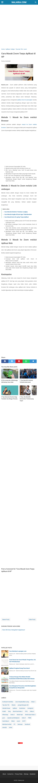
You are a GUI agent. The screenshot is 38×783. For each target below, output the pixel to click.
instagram (30, 708)
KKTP (23, 721)
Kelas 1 (33, 701)
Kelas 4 (12, 714)
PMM (29, 718)
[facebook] (4, 361)
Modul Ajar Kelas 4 (30, 714)
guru (3, 718)
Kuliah (4, 711)
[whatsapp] (26, 361)
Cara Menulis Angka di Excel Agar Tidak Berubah (18, 214)
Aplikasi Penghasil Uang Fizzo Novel (19, 668)
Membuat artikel (6, 724)
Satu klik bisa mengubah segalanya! (13, 630)
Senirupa (20, 724)
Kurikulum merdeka (7, 701)
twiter (10, 727)
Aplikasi (15, 708)
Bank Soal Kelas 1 (18, 711)
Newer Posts (5, 619)
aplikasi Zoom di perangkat (24, 100)
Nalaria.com (19, 2)
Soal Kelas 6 (5, 721)
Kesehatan (22, 708)
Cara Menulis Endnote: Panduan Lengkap (16, 212)
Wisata (13, 705)
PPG (26, 711)
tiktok (12, 721)
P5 (14, 724)
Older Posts (32, 619)
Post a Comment (6, 61)
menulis (4, 727)
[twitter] (11, 361)
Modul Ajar (20, 714)
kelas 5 (24, 718)
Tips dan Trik (5, 705)
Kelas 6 (32, 711)
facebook (27, 724)
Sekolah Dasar (6, 708)
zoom (18, 721)
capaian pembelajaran (13, 718)
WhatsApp (5, 714)
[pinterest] (19, 361)
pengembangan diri (23, 705)
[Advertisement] (19, 26)
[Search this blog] (36, 2)
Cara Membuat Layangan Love (17, 651)
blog (9, 711)
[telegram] (33, 361)
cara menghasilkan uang (22, 701)
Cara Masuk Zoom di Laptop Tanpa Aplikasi (16, 217)
